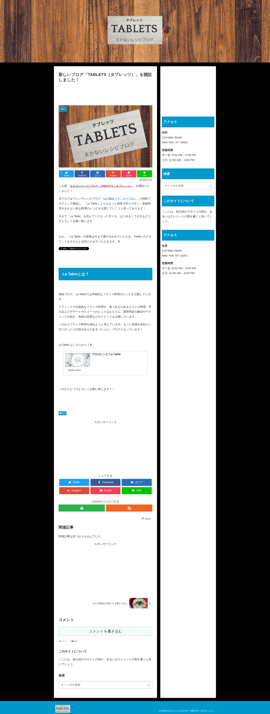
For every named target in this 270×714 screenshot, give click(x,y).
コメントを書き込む (105, 631)
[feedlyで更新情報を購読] (82, 508)
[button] (149, 685)
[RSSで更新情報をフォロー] (129, 508)
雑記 (63, 413)
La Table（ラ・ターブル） (120, 198)
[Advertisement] (105, 92)
